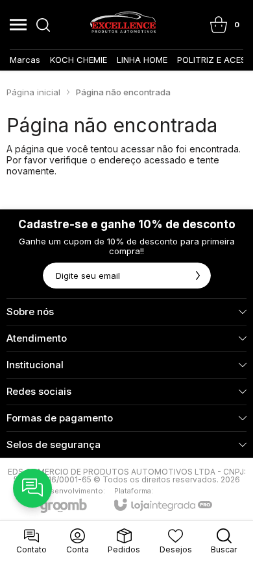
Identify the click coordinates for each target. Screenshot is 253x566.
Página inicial (33, 92)
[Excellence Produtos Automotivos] (123, 24)
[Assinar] (198, 276)
